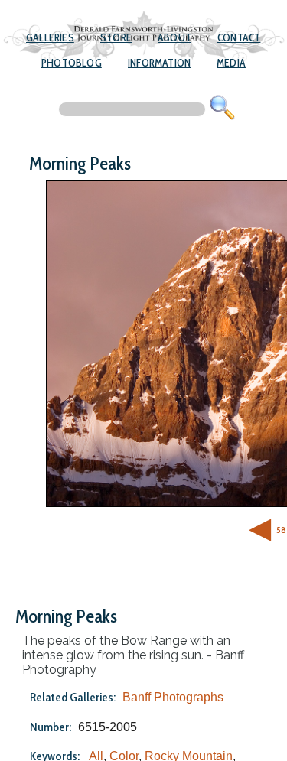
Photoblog (71, 63)
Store (116, 37)
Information (159, 63)
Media (231, 63)
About (174, 37)
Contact (238, 37)
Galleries (50, 37)
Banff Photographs (172, 697)
